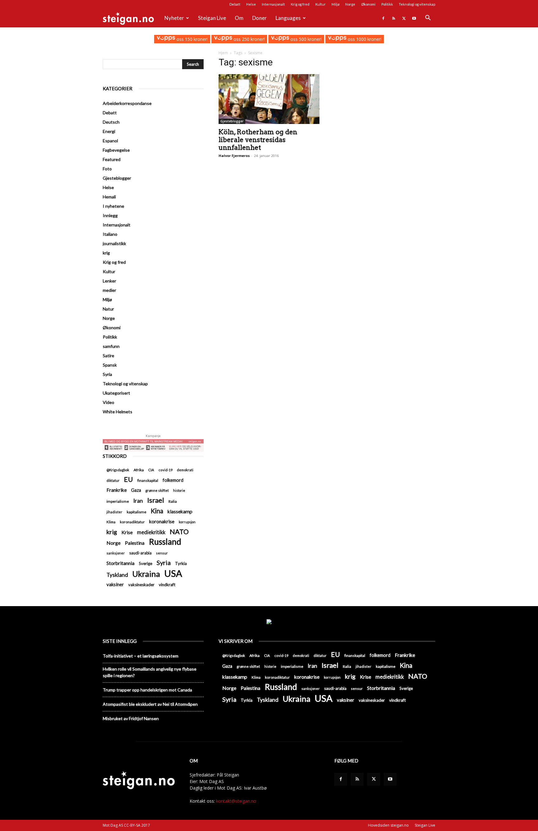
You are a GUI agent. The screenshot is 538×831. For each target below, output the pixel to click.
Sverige (145, 563)
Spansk (110, 365)
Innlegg (110, 215)
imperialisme (117, 501)
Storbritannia (120, 563)
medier (109, 290)
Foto (107, 168)
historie (179, 490)
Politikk (387, 4)
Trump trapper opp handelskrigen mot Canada (147, 689)
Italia (172, 501)
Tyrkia (181, 563)
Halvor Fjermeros (234, 155)
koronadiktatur (132, 522)
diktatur (113, 480)
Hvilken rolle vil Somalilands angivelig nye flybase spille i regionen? (149, 672)
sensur (162, 553)
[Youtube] (414, 18)
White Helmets (117, 411)
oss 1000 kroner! (364, 39)
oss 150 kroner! (191, 39)
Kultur (320, 4)
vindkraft (167, 584)
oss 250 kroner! (248, 39)
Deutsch (111, 122)
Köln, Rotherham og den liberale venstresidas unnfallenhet (258, 139)
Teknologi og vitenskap (417, 4)
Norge (350, 4)
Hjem (223, 52)
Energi (109, 131)
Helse (251, 4)
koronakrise (161, 521)
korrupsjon (187, 522)
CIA (151, 470)
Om (239, 18)
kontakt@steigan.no (236, 801)
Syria (107, 374)
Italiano (110, 234)
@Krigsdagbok (117, 470)
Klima (111, 522)
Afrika (139, 470)
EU (128, 479)
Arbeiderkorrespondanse (127, 103)
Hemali (109, 196)
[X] (403, 18)
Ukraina (146, 574)
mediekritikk (151, 532)
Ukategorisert (116, 393)
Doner (259, 18)
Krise (127, 532)
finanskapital (147, 480)
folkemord (173, 480)
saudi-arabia (140, 552)
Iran (138, 500)
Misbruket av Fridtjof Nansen (131, 718)
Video (108, 402)
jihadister (114, 512)
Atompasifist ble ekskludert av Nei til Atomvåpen (150, 704)
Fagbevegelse (116, 150)
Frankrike (116, 490)
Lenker (109, 280)
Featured (111, 159)
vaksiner (115, 584)
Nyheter (174, 18)
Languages (288, 18)
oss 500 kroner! (305, 39)
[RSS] (393, 18)
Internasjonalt (273, 4)
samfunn (111, 346)
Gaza (136, 490)
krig (106, 252)
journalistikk (114, 243)
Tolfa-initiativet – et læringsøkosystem (140, 655)
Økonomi (368, 4)
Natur (108, 308)
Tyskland (117, 575)
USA (173, 573)
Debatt (234, 4)
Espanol (110, 140)
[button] (427, 18)
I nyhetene (113, 206)
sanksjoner (115, 553)
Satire (108, 355)
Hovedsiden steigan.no (388, 825)
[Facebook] (383, 18)
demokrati (185, 470)
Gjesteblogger (231, 121)
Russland (165, 542)
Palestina (134, 543)
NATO (179, 531)
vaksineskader (141, 584)
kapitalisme (136, 512)
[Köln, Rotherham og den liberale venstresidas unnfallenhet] (269, 99)
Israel (155, 500)
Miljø (335, 4)
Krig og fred (300, 4)
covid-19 (165, 470)
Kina (157, 511)
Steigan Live (212, 18)
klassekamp (180, 511)
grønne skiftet (157, 490)
